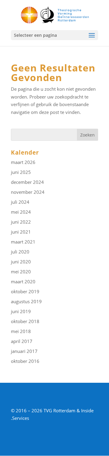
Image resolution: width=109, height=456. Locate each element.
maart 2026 (23, 162)
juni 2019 (21, 311)
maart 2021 (23, 242)
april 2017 (21, 341)
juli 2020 (20, 252)
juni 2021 (21, 232)
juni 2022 (21, 222)
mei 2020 (21, 272)
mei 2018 (21, 331)
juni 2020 (21, 262)
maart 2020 (23, 281)
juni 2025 (21, 172)
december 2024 (27, 182)
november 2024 (28, 192)
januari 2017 (24, 351)
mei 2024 (21, 212)
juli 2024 (20, 202)
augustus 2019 (26, 301)
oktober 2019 (25, 291)
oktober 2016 (25, 361)
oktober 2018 (25, 321)
